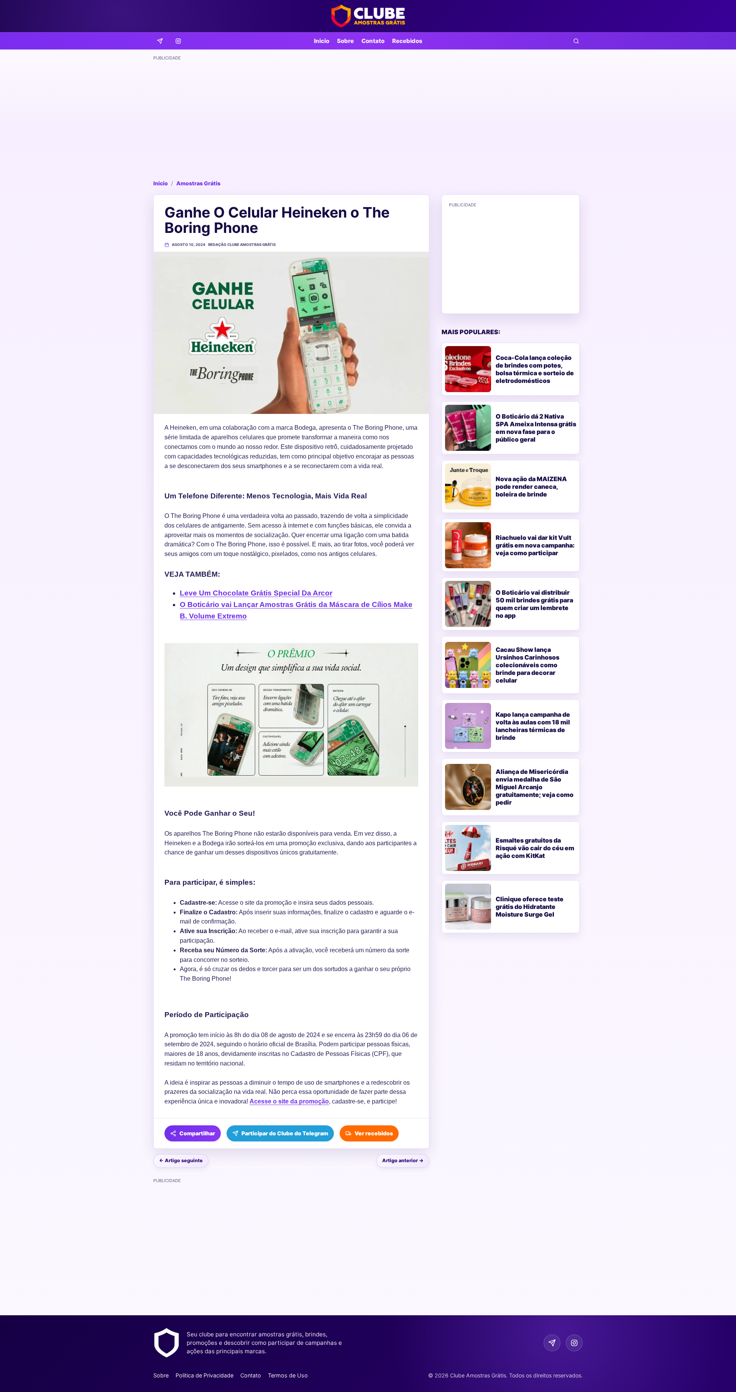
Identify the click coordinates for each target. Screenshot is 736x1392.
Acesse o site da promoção (289, 1101)
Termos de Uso (288, 1375)
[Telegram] (159, 41)
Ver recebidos (374, 1133)
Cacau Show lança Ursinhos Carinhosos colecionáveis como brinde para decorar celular (527, 665)
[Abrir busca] (576, 41)
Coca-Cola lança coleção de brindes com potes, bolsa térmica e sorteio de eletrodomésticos (535, 369)
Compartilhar (197, 1133)
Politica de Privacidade (204, 1375)
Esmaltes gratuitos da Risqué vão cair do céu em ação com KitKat (535, 847)
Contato (372, 41)
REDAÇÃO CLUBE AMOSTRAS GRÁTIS (242, 244)
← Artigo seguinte (181, 1160)
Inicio (321, 41)
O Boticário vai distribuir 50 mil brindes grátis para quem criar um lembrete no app (534, 604)
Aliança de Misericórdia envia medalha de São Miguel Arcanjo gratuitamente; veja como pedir (534, 787)
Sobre (345, 41)
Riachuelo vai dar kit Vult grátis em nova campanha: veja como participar (535, 545)
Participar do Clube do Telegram (285, 1133)
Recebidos (407, 41)
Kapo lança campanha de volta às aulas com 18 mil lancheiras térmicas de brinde (533, 726)
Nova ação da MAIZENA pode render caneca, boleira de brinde (531, 486)
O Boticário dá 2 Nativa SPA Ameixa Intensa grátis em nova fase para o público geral (536, 427)
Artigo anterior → (403, 1160)
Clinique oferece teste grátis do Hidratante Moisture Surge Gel (530, 906)
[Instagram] (178, 41)
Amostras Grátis (198, 183)
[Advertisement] (368, 117)
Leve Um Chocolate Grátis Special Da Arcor (256, 593)
